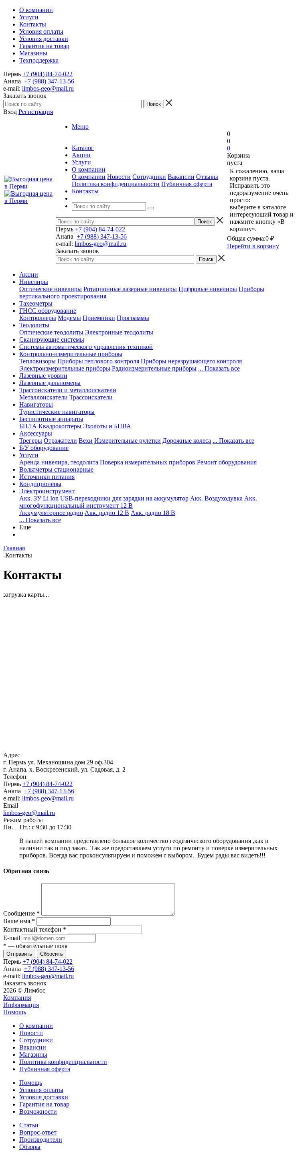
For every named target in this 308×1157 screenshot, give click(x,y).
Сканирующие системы (51, 339)
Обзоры (30, 1146)
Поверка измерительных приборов (147, 462)
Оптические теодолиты (51, 332)
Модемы (69, 317)
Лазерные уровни (43, 375)
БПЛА (28, 426)
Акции (28, 274)
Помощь (14, 1012)
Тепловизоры (37, 361)
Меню (80, 126)
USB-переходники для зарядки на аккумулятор (124, 498)
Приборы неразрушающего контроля (191, 361)
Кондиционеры (40, 483)
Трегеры (30, 440)
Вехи (86, 440)
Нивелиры (33, 281)
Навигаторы (36, 404)
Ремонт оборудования (227, 462)
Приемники (99, 317)
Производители (40, 1139)
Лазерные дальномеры (50, 382)
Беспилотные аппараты (51, 418)
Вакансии (181, 176)
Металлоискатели (43, 397)
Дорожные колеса (186, 440)
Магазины (33, 1054)
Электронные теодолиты (119, 332)
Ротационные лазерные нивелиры (130, 289)
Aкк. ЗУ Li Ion (39, 498)
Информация (21, 1004)
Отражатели (60, 440)
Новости (119, 176)
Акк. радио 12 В (107, 512)
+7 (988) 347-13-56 (49, 81)
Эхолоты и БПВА (107, 426)
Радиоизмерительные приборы (154, 368)
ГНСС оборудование (47, 310)
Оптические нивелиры (50, 289)
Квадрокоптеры (59, 426)
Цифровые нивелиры (207, 289)
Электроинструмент (47, 491)
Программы (133, 317)
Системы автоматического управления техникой (86, 346)
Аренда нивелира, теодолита (58, 462)
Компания (17, 997)
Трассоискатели (91, 397)
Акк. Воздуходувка (216, 498)
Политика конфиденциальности (116, 183)
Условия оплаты (41, 1089)
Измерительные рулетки (127, 440)
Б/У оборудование (44, 447)
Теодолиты (34, 325)
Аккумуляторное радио (51, 512)
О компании (88, 176)
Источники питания (47, 476)
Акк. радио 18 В (153, 512)
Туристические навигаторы (57, 411)
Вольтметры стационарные (56, 469)
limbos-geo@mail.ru (48, 88)
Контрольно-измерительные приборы (70, 354)
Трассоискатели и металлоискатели (67, 390)
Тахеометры (36, 303)
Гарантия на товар (44, 1104)
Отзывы (207, 176)
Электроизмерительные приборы (64, 368)
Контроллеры (37, 317)
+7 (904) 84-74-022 (47, 74)
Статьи (28, 1125)
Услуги (28, 455)
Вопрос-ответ (38, 1132)
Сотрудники (149, 176)
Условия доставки (43, 1097)
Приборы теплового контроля (98, 361)
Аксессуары (35, 433)
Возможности (38, 1111)
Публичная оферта (186, 183)
